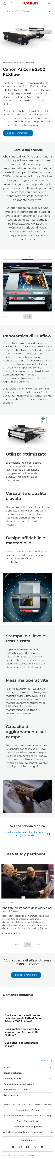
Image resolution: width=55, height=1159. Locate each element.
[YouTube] (42, 1147)
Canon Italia (26, 1140)
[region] (27, 287)
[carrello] (4, 3)
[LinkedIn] (27, 1147)
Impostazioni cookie (42, 1132)
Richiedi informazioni (18, 133)
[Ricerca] (12, 3)
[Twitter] (35, 1147)
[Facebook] (13, 1147)
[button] (50, 316)
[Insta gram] (20, 1147)
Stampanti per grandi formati (19, 62)
